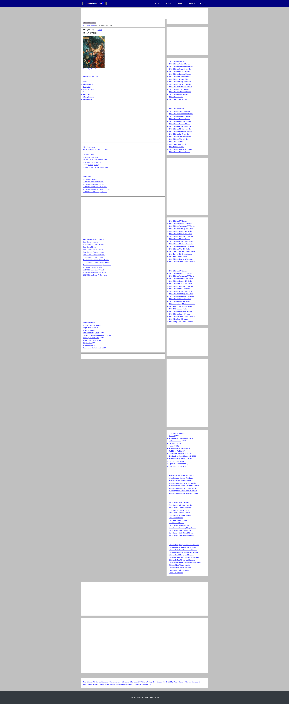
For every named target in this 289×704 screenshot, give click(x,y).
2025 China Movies (176, 142)
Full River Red (174, 451)
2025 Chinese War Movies (178, 139)
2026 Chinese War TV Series (179, 249)
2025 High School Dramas (178, 319)
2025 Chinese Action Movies (179, 111)
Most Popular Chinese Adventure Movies (184, 486)
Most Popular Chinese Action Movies (96, 260)
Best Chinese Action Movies (93, 250)
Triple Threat (88, 328)
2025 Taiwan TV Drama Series (180, 306)
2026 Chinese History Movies (180, 76)
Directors (125, 682)
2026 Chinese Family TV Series (180, 234)
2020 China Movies (90, 179)
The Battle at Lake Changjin (179, 438)
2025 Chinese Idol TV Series (179, 289)
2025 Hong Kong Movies (178, 144)
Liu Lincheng (88, 84)
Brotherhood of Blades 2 (92, 348)
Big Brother (87, 343)
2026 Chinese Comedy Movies (180, 69)
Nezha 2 (172, 436)
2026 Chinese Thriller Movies (180, 92)
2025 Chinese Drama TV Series (180, 281)
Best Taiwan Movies (176, 523)
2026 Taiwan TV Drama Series (180, 254)
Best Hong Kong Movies (178, 520)
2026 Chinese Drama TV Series (180, 231)
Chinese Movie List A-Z (142, 684)
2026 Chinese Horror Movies (179, 79)
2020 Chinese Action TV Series (94, 270)
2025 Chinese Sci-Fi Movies (179, 134)
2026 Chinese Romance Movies (180, 87)
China (92, 155)
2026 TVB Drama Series (178, 256)
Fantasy (96, 165)
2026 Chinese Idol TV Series (179, 239)
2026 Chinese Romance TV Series (181, 246)
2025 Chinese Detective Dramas (180, 311)
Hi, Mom (172, 443)
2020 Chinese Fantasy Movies (93, 184)
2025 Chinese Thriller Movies (180, 136)
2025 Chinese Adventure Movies (181, 114)
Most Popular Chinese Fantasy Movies (96, 262)
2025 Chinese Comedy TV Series (181, 278)
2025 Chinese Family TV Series (180, 283)
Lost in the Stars (175, 466)
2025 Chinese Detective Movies (180, 149)
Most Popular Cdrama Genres (180, 480)
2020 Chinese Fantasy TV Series (94, 272)
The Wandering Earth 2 (177, 458)
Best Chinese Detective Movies (180, 530)
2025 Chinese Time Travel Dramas (182, 316)
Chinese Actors (114, 682)
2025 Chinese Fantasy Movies (180, 121)
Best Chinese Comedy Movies (180, 507)
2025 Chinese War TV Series (179, 301)
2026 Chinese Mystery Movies (180, 84)
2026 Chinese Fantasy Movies (180, 74)
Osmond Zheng (88, 89)
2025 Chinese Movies (176, 109)
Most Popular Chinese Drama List (181, 475)
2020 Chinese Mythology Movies (95, 192)
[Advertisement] (135, 13)
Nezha (171, 446)
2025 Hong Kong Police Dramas (181, 322)
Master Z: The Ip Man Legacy (94, 335)
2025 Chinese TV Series (177, 271)
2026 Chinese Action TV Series (180, 223)
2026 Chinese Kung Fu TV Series (181, 241)
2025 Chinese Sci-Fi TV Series (180, 299)
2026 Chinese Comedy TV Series (181, 229)
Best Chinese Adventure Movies (180, 505)
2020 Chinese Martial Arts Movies (95, 187)
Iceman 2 (86, 345)
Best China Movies (89, 247)
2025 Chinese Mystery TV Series (181, 294)
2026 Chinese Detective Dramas (180, 259)
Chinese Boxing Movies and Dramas (182, 547)
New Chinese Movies (107, 684)
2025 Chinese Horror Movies (179, 124)
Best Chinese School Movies (179, 525)
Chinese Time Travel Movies (179, 565)
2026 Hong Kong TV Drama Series (182, 251)
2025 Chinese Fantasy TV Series (181, 286)
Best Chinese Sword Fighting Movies (182, 528)
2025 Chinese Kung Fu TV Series (181, 291)
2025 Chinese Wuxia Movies (179, 152)
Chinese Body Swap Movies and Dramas (184, 545)
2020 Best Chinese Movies (92, 267)
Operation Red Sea (176, 464)
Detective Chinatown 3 (177, 453)
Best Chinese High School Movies (181, 533)
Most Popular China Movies (93, 257)
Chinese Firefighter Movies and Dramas (183, 552)
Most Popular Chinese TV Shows (181, 478)
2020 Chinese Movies (89, 25)
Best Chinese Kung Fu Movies (94, 255)
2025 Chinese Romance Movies (180, 131)
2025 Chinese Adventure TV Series (182, 276)
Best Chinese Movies (90, 242)
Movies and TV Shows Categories (142, 682)
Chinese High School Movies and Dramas (184, 557)
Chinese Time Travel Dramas (180, 568)
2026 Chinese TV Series (177, 221)
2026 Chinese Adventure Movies (181, 66)
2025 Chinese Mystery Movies (180, 129)
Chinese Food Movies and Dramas (181, 555)
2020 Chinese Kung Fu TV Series (95, 275)
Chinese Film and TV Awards (189, 682)
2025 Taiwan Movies (176, 147)
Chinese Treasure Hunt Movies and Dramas (185, 562)
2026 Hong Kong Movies (178, 99)
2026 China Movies (176, 97)
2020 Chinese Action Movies (93, 182)
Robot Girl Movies (176, 573)
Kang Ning (87, 87)
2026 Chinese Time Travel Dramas (182, 261)
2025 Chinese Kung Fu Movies (180, 126)
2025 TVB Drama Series (178, 309)
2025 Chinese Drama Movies (179, 119)
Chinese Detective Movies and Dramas (183, 550)
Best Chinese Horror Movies (179, 513)
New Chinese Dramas (124, 684)
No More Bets (174, 461)
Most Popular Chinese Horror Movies (183, 491)
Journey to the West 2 (91, 338)
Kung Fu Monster (89, 340)
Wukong (86, 330)
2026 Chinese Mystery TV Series (181, 244)
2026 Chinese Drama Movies (179, 71)
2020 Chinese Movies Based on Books (96, 189)
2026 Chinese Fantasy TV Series (181, 236)
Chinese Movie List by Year (167, 682)
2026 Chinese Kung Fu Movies (180, 81)
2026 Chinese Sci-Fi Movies (179, 89)
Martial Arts (95, 167)
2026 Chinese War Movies (178, 94)
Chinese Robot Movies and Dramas (182, 560)
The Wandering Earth (91, 333)
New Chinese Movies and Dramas (95, 682)
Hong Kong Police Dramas (179, 570)
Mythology (104, 167)
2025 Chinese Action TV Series (180, 273)
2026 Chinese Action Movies (179, 64)
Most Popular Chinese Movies (93, 244)
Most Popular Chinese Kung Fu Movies (97, 265)
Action (90, 165)
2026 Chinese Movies (176, 61)
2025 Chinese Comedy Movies (180, 116)
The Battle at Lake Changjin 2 (180, 456)
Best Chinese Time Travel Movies (181, 535)
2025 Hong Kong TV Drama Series (182, 304)
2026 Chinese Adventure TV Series (182, 226)
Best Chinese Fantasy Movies (93, 252)
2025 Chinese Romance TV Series (181, 296)
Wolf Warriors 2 (89, 325)
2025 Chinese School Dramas (179, 314)
